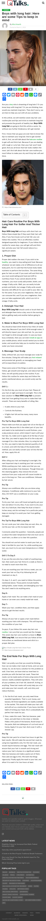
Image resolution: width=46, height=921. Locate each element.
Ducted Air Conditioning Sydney (13, 900)
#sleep (5, 883)
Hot (4, 902)
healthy (5, 262)
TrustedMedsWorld (32, 877)
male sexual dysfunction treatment (14, 886)
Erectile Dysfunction (24, 872)
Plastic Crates (17, 897)
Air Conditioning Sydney (33, 900)
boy (11, 104)
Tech (31, 913)
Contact (9, 913)
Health (5, 872)
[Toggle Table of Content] (23, 215)
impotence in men (23, 889)
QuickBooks (24, 891)
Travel (38, 913)
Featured (36, 872)
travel (12, 875)
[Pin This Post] (25, 89)
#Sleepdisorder (36, 880)
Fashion (25, 913)
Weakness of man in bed (17, 883)
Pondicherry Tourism (27, 894)
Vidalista (12, 889)
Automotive (30, 875)
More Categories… (21, 915)
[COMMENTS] (35, 89)
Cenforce (26, 880)
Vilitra (36, 886)
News (32, 915)
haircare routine (35, 139)
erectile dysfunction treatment (13, 877)
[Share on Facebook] (10, 89)
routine (5, 632)
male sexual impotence (10, 891)
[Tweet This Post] (15, 89)
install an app (34, 338)
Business (12, 872)
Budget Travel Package (10, 894)
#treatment (20, 875)
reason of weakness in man (11, 880)
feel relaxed (37, 357)
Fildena (5, 889)
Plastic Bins (6, 897)
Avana (30, 886)
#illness (5, 875)
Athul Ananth (16, 24)
